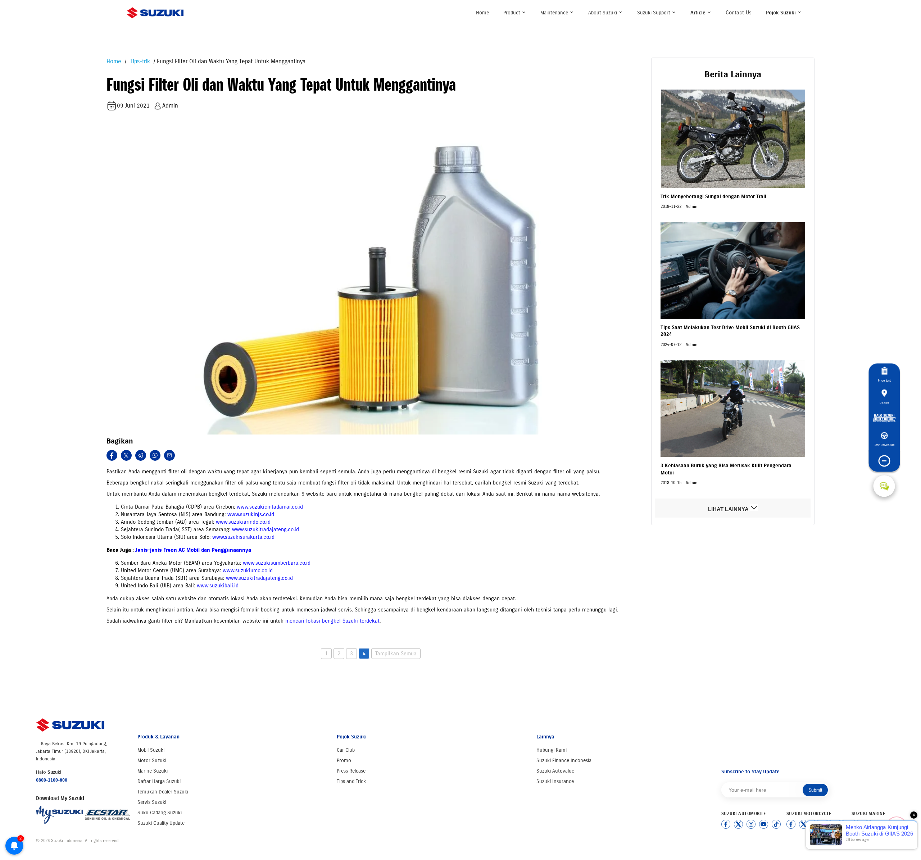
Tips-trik (139, 61)
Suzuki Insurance (555, 781)
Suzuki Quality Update (161, 823)
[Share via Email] (169, 455)
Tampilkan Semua (396, 653)
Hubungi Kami (551, 750)
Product (512, 13)
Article (698, 13)
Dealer (884, 402)
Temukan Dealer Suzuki (162, 792)
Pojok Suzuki (781, 13)
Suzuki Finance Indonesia (563, 760)
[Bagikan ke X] (126, 455)
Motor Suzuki (151, 760)
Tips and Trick (351, 781)
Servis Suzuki (151, 802)
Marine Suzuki (152, 771)
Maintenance (555, 13)
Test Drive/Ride (884, 444)
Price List (884, 380)
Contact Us (739, 12)
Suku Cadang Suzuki (159, 813)
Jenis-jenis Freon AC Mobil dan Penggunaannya (193, 550)
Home (482, 13)
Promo (344, 760)
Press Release (351, 771)
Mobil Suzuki (150, 750)
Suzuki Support (654, 13)
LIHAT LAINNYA (729, 509)
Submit (815, 790)
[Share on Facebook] (111, 455)
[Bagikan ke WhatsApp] (155, 455)
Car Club (346, 750)
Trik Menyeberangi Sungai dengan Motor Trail (713, 197)
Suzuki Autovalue (555, 771)
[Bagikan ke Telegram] (140, 455)
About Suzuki (603, 13)
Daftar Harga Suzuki (159, 781)
